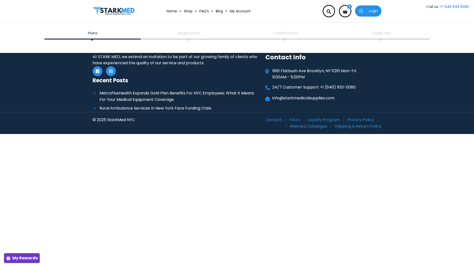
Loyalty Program (324, 120)
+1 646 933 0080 (454, 6)
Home (172, 11)
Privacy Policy (360, 120)
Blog (219, 11)
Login (373, 10)
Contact (274, 120)
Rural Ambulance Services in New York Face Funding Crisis (155, 108)
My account (240, 11)
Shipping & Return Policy (358, 126)
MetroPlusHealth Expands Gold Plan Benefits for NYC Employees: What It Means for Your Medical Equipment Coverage (176, 96)
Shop (188, 11)
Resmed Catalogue (308, 126)
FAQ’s (204, 11)
